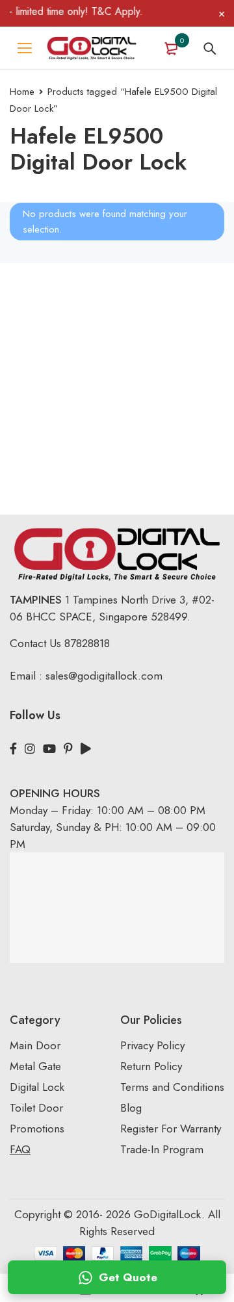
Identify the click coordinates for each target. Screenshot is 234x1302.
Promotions (37, 1128)
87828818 (87, 643)
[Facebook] (13, 749)
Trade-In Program (161, 1149)
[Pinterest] (68, 749)
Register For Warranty (172, 1128)
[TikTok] (86, 749)
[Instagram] (30, 749)
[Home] (91, 48)
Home (22, 91)
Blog (131, 1108)
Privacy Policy (152, 1045)
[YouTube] (49, 749)
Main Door (35, 1045)
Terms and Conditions (172, 1087)
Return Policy (151, 1066)
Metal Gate (35, 1066)
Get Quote (128, 1277)
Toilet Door (36, 1108)
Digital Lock (37, 1087)
